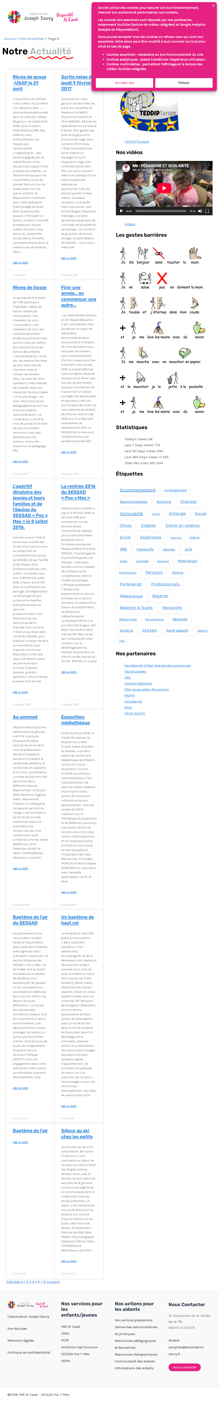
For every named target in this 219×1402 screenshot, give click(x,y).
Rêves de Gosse (30, 287)
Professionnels (165, 584)
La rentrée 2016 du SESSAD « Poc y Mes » (78, 492)
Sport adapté (177, 630)
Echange (177, 513)
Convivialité (131, 513)
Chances (188, 501)
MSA (128, 707)
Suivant (53, 1282)
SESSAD (149, 630)
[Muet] (200, 211)
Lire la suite (20, 262)
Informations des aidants (134, 1368)
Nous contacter (185, 1367)
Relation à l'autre (136, 607)
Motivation (187, 561)
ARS (127, 677)
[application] (164, 188)
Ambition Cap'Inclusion (79, 1347)
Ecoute (200, 513)
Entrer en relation (183, 525)
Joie (188, 549)
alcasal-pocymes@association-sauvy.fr (187, 1347)
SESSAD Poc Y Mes (75, 1354)
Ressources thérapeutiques (136, 1354)
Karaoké (163, 561)
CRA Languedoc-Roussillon (146, 689)
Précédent (14, 1282)
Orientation (127, 573)
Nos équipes (17, 1328)
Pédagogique (131, 596)
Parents (177, 573)
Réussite (180, 619)
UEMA (65, 1361)
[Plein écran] (207, 211)
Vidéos (129, 224)
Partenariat (131, 584)
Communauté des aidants (135, 1361)
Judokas (142, 561)
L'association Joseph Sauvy (28, 1316)
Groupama (133, 701)
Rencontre (172, 607)
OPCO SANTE (134, 713)
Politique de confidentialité (28, 1352)
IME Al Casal (70, 1327)
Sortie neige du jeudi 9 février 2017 (77, 82)
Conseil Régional (138, 683)
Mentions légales (20, 1340)
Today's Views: (136, 439)
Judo (123, 561)
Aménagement (175, 490)
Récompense (154, 619)
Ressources (128, 619)
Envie (125, 537)
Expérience (150, 537)
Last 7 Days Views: (139, 445)
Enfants (148, 525)
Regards (160, 595)
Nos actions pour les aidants (134, 1306)
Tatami (202, 631)
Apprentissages (133, 501)
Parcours (154, 572)
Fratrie (194, 538)
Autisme (164, 501)
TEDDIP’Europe (136, 141)
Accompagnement (137, 490)
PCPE (65, 1340)
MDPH (129, 695)
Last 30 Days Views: (140, 451)
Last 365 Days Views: (141, 457)
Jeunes (169, 549)
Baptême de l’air (30, 1130)
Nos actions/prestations (133, 1320)
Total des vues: (137, 463)
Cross (156, 514)
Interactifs (145, 549)
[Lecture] (121, 211)
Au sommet (25, 717)
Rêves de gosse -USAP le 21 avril (29, 82)
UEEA (65, 1333)
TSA (121, 641)
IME (123, 549)
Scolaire (126, 630)
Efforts (126, 525)
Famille (176, 538)
